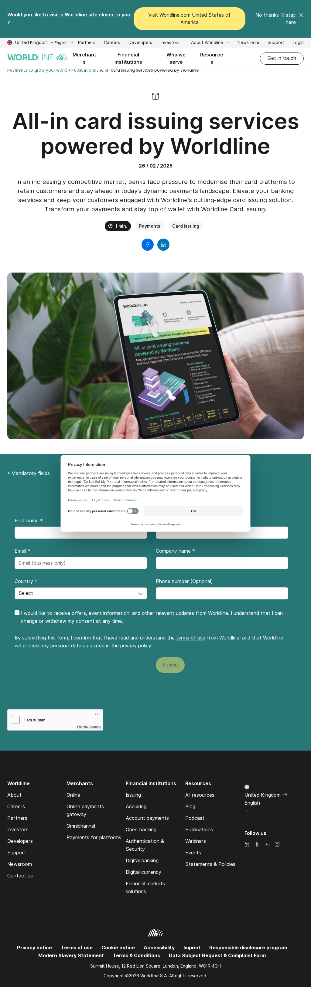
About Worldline (207, 42)
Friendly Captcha (89, 726)
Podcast (194, 818)
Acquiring (136, 806)
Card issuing (185, 226)
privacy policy (135, 646)
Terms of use (77, 948)
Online (73, 795)
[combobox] (81, 593)
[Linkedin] (246, 845)
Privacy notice (34, 948)
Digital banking (142, 860)
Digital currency (143, 872)
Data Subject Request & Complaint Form (217, 955)
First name (29, 521)
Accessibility (159, 948)
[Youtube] (267, 845)
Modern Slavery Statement (71, 955)
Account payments (147, 818)
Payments (149, 226)
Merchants (84, 58)
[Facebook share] (148, 245)
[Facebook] (257, 845)
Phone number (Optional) (184, 581)
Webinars (195, 841)
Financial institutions (128, 58)
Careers (112, 43)
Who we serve (176, 58)
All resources (199, 795)
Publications (199, 830)
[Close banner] (301, 18)
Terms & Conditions (136, 955)
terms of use (190, 638)
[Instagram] (277, 845)
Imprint (191, 948)
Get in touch (282, 58)
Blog (190, 806)
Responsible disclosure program (248, 948)
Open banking (141, 830)
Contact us (20, 876)
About (14, 795)
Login (298, 42)
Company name (175, 551)
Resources (211, 58)
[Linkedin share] (163, 245)
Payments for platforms (94, 837)
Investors (170, 43)
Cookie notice (118, 948)
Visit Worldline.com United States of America (189, 18)
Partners (86, 42)
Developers (140, 43)
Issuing (133, 795)
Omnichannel (81, 826)
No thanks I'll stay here (275, 18)
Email (22, 551)
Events (193, 853)
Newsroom (248, 42)
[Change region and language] (246, 811)
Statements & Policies (210, 864)
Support (276, 43)
